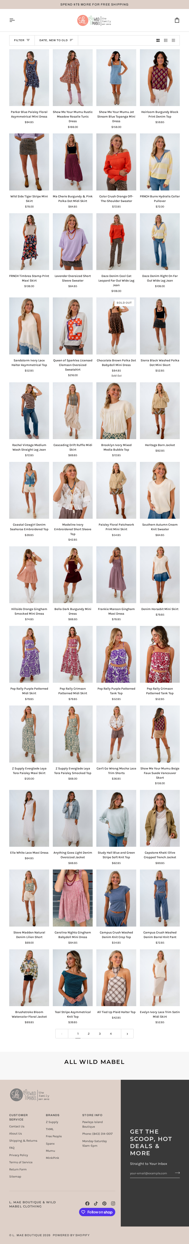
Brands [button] (53, 1115)
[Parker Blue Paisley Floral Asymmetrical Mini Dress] (29, 77)
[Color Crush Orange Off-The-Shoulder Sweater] (116, 161)
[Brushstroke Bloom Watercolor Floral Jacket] (29, 977)
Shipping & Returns (23, 1140)
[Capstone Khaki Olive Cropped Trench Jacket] (160, 818)
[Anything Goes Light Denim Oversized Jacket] (73, 818)
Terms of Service (20, 1162)
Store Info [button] (92, 1115)
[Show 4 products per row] (175, 40)
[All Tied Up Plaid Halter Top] (116, 977)
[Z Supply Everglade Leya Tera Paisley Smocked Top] (73, 734)
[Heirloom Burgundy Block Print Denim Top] (160, 77)
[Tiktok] (96, 1203)
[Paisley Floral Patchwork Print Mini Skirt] (116, 490)
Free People (54, 1136)
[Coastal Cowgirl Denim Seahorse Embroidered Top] (29, 490)
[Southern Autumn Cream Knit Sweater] (160, 490)
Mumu (50, 1150)
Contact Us (16, 1126)
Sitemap (15, 1176)
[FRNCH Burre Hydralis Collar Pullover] (160, 161)
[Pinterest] (104, 1203)
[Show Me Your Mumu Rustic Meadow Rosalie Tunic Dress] (73, 77)
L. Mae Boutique (27, 1235)
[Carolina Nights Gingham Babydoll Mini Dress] (73, 898)
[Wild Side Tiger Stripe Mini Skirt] (29, 161)
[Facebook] (87, 1203)
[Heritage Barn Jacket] (160, 410)
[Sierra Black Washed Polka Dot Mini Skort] (160, 325)
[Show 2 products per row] (158, 40)
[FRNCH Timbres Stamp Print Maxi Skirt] (29, 241)
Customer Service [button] (18, 1117)
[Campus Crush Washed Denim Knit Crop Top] (116, 898)
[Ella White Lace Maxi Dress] (29, 818)
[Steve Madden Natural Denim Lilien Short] (29, 898)
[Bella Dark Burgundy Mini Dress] (73, 574)
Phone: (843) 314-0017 (97, 1133)
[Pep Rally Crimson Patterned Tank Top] (160, 654)
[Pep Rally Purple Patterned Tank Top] (116, 654)
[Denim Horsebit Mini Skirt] (160, 574)
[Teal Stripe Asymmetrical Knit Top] (73, 977)
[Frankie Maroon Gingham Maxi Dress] (116, 574)
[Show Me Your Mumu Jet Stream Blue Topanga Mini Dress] (116, 77)
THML (49, 1129)
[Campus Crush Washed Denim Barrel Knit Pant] (160, 898)
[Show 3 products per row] (166, 40)
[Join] (176, 1172)
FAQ (12, 1147)
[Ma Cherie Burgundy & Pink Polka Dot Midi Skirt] (73, 161)
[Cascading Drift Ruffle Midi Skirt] (73, 410)
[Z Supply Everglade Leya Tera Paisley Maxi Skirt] (29, 734)
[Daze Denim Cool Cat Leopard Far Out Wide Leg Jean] (116, 241)
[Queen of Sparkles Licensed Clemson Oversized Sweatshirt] (73, 325)
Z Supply (52, 1122)
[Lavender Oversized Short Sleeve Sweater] (73, 241)
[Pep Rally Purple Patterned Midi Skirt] (29, 654)
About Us (15, 1133)
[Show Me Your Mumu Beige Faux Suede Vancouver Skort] (160, 734)
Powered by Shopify (71, 1235)
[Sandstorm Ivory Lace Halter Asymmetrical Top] (29, 325)
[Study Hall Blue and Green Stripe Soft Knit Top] (116, 818)
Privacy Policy (18, 1155)
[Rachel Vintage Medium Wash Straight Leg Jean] (29, 410)
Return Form (18, 1169)
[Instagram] (113, 1203)
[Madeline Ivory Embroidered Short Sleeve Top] (73, 490)
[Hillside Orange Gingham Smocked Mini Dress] (29, 574)
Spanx (50, 1143)
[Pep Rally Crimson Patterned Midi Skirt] (73, 654)
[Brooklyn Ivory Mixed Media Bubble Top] (116, 410)
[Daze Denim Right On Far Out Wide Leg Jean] (160, 241)
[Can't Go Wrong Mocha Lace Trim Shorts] (116, 734)
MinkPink (52, 1158)
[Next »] (127, 1033)
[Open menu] (16, 20)
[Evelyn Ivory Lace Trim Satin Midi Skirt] (160, 977)
